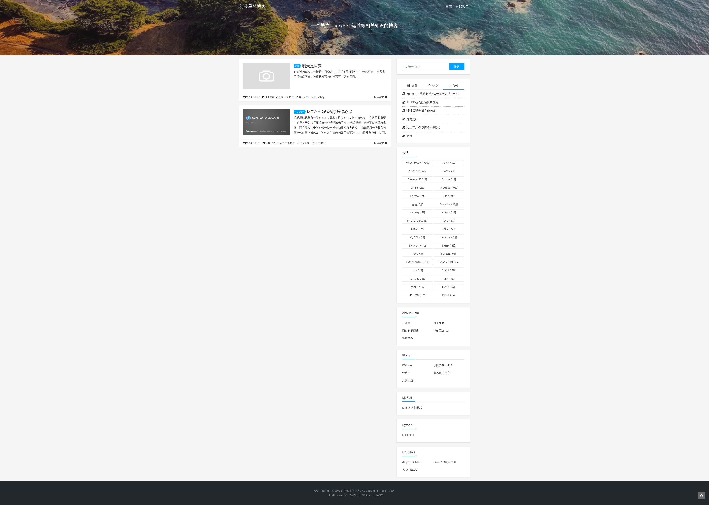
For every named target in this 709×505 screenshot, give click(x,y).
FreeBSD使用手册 (445, 462)
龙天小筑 (407, 380)
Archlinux (417, 171)
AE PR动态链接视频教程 (422, 102)
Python (448, 253)
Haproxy (418, 212)
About (462, 6)
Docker (449, 179)
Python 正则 (448, 261)
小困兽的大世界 (443, 365)
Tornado (418, 278)
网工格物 (439, 323)
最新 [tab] (415, 85)
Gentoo (417, 195)
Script (449, 270)
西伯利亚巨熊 (410, 330)
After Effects (417, 162)
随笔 (297, 66)
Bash (449, 171)
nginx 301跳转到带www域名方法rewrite (433, 94)
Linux (449, 228)
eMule (417, 187)
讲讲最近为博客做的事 (421, 111)
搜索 (457, 66)
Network (417, 245)
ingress (449, 212)
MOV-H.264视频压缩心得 (329, 111)
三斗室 (406, 323)
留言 (449, 6)
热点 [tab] (435, 85)
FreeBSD (449, 187)
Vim (448, 278)
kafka (417, 228)
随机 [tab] (456, 85)
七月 (409, 136)
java (449, 220)
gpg (417, 204)
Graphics (299, 112)
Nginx (448, 245)
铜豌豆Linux (441, 330)
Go (449, 195)
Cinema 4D (417, 179)
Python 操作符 (417, 261)
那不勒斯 (417, 295)
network (449, 237)
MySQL (417, 237)
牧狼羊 (406, 373)
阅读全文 (379, 97)
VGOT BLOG (410, 469)
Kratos (342, 495)
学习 (417, 286)
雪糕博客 (407, 338)
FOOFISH (408, 435)
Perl (417, 253)
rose (417, 270)
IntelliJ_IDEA (417, 220)
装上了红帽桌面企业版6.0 (423, 127)
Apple (448, 162)
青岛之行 (412, 119)
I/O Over (407, 365)
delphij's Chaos (412, 462)
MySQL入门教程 (412, 407)
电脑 (449, 286)
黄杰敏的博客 (442, 373)
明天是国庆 (312, 65)
